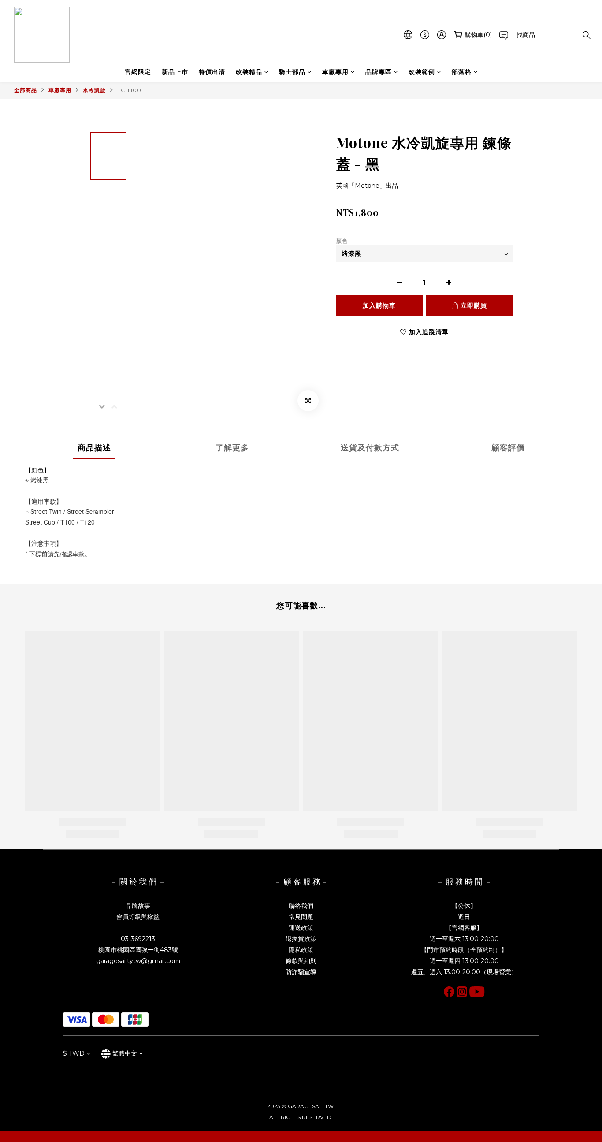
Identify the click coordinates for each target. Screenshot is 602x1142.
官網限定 (138, 72)
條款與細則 (301, 961)
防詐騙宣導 (301, 972)
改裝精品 (249, 72)
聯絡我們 (301, 906)
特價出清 (212, 72)
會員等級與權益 (138, 917)
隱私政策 (301, 950)
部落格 (462, 72)
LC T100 (129, 90)
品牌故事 (138, 906)
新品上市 (175, 72)
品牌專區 (378, 72)
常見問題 (301, 917)
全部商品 (25, 90)
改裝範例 (422, 72)
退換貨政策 (301, 939)
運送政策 (301, 928)
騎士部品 (292, 72)
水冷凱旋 (94, 90)
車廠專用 (335, 72)
